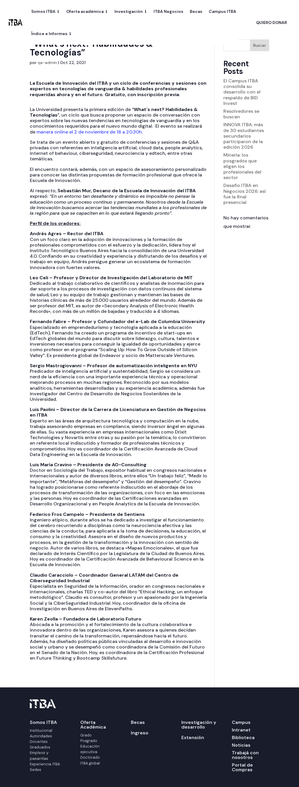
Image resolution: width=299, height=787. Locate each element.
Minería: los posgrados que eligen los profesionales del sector (242, 166)
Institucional (41, 730)
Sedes (35, 769)
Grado (86, 735)
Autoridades (41, 736)
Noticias (241, 745)
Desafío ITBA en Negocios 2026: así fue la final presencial (244, 193)
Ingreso (139, 733)
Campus (241, 722)
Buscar (259, 45)
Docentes (39, 741)
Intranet (241, 730)
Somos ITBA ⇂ (45, 11)
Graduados (40, 747)
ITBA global (90, 763)
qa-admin (47, 62)
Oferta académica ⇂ (87, 11)
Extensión (192, 737)
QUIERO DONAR (271, 22)
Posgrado (88, 740)
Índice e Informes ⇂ (51, 33)
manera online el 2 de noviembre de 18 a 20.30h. (90, 132)
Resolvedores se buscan (241, 114)
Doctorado (90, 757)
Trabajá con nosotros (245, 755)
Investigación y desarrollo (198, 724)
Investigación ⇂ (130, 11)
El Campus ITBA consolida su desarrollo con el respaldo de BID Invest (241, 92)
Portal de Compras (242, 767)
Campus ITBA (222, 11)
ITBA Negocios (168, 11)
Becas (196, 11)
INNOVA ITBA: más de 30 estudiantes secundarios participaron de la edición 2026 (243, 136)
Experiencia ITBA (45, 764)
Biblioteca (243, 737)
